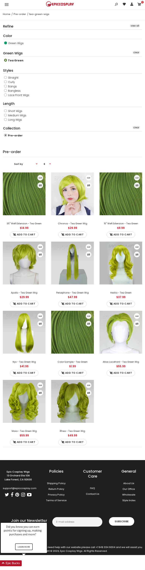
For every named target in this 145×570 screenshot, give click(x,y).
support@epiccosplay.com (19, 488)
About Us (128, 483)
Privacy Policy (56, 494)
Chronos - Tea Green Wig (72, 223)
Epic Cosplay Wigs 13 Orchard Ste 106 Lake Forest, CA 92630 (18, 476)
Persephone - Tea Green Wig (72, 292)
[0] (139, 4)
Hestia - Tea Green (121, 292)
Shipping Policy (56, 483)
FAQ (92, 488)
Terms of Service (56, 500)
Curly (11, 82)
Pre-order (15, 135)
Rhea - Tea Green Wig (72, 431)
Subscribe (122, 521)
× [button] (45, 520)
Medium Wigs (16, 115)
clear (136, 52)
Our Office (129, 489)
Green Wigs (15, 43)
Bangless (14, 91)
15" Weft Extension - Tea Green (121, 223)
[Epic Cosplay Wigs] (60, 4)
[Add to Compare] (40, 185)
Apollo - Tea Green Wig (24, 292)
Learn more (24, 546)
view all (135, 25)
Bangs (12, 86)
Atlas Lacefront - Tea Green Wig (121, 361)
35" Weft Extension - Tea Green (24, 223)
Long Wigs (14, 120)
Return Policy (56, 489)
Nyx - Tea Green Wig (24, 361)
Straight (13, 78)
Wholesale (128, 494)
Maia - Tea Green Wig (24, 431)
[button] (28, 563)
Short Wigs (14, 111)
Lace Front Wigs (18, 95)
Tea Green (15, 60)
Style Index (128, 500)
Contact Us (92, 494)
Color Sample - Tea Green (73, 361)
